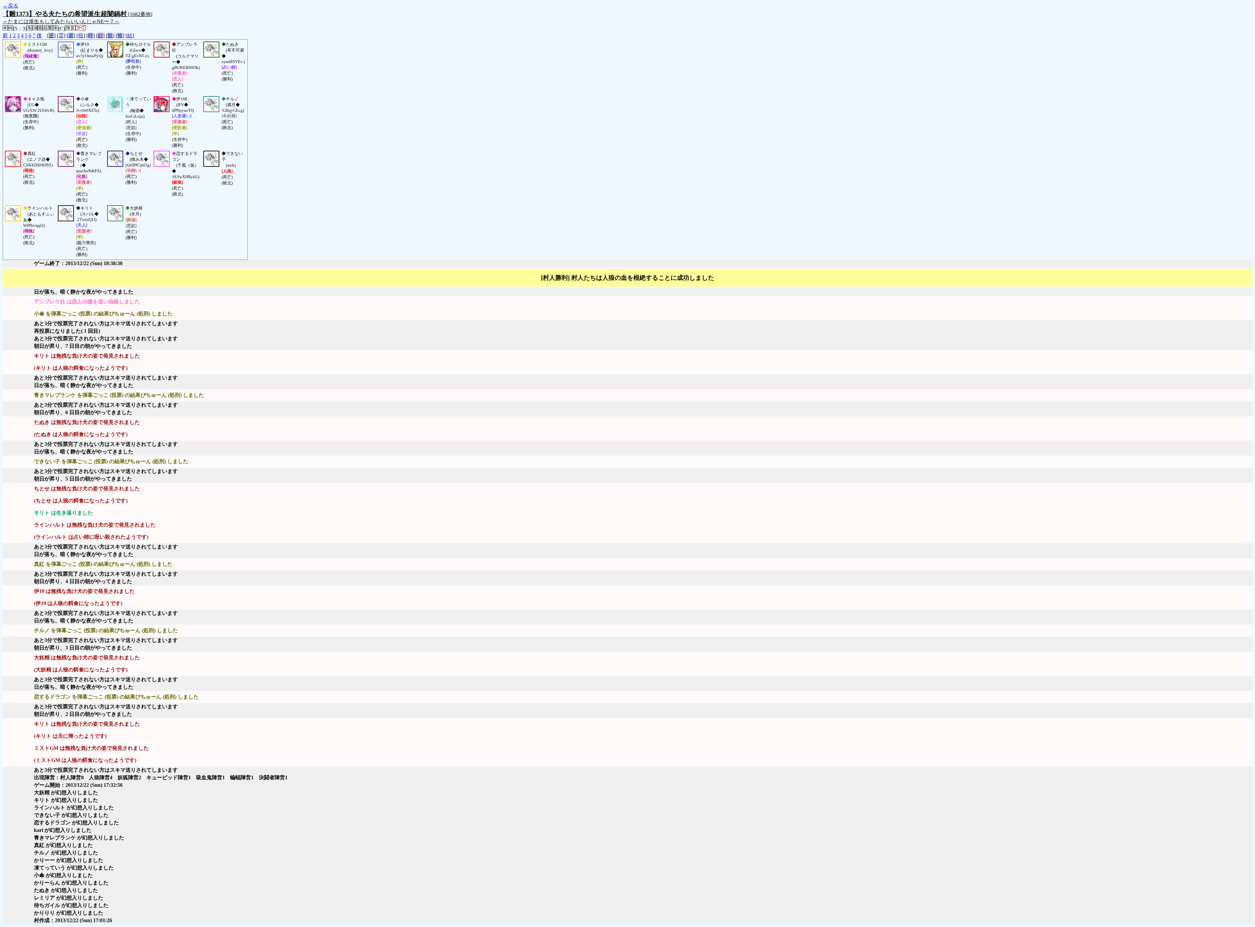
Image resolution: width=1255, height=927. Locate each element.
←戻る (10, 5)
